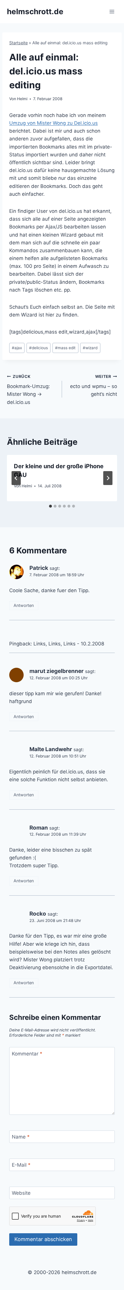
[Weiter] (107, 478)
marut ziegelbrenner (56, 671)
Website (21, 1193)
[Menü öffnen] (111, 11)
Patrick (38, 568)
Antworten (24, 605)
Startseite (18, 42)
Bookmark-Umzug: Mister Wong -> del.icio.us (28, 389)
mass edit (65, 347)
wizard (90, 347)
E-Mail (21, 1165)
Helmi (22, 98)
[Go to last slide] (16, 478)
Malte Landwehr (50, 749)
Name (21, 1137)
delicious (38, 347)
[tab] (50, 506)
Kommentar (27, 1054)
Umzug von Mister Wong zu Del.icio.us (53, 123)
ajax (17, 347)
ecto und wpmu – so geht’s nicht (93, 385)
